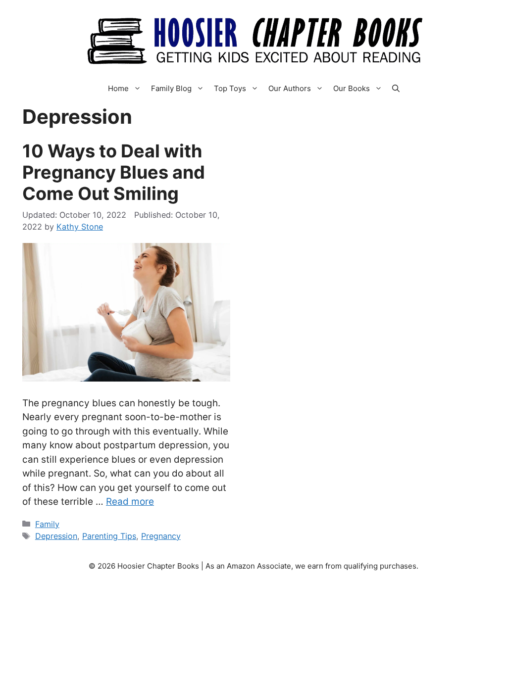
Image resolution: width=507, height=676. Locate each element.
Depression (56, 536)
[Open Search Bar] (396, 88)
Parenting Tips (109, 536)
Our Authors (289, 88)
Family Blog (171, 88)
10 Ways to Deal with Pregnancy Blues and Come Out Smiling (113, 172)
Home (118, 88)
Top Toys (230, 88)
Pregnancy (161, 536)
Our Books (351, 88)
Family (47, 524)
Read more (130, 501)
